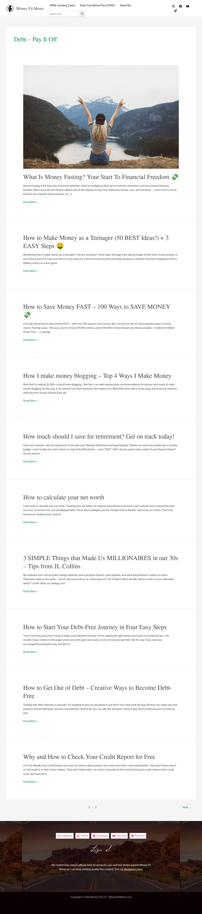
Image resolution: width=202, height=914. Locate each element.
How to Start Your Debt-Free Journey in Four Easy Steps (95, 626)
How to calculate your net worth (63, 497)
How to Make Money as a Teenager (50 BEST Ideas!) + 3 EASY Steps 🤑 (96, 241)
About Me (125, 5)
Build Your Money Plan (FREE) (97, 5)
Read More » (30, 202)
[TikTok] (175, 10)
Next (187, 807)
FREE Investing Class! (62, 5)
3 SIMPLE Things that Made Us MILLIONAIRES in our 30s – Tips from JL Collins (100, 561)
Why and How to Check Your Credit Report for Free (89, 756)
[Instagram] (173, 6)
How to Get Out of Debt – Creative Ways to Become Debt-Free (97, 691)
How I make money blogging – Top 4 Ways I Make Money (97, 375)
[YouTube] (187, 6)
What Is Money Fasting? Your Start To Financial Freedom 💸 (101, 176)
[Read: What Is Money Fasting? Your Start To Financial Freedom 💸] (101, 116)
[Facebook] (180, 6)
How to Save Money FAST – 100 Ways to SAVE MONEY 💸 (96, 310)
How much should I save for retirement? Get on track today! (99, 436)
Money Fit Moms (30, 8)
